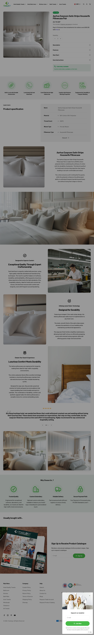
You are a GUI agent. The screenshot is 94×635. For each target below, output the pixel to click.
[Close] (90, 596)
